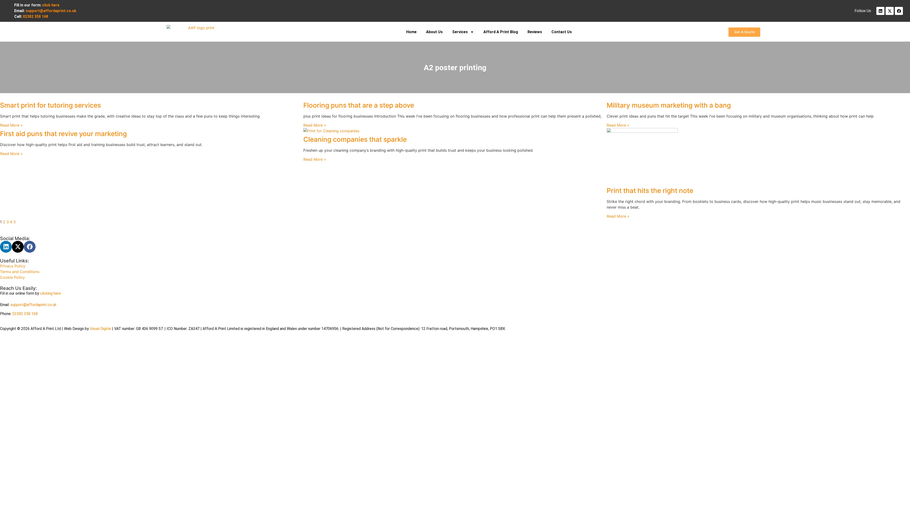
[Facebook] (899, 11)
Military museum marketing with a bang (669, 105)
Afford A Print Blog (500, 32)
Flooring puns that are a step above (358, 105)
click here (50, 5)
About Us (434, 32)
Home (411, 32)
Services (460, 32)
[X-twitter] (890, 11)
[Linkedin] (880, 11)
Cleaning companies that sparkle (355, 139)
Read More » (11, 125)
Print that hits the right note (650, 191)
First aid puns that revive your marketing (63, 134)
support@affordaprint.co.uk (33, 304)
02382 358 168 (25, 313)
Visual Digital (101, 328)
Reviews (535, 32)
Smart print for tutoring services (50, 105)
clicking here (50, 293)
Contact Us (561, 32)
